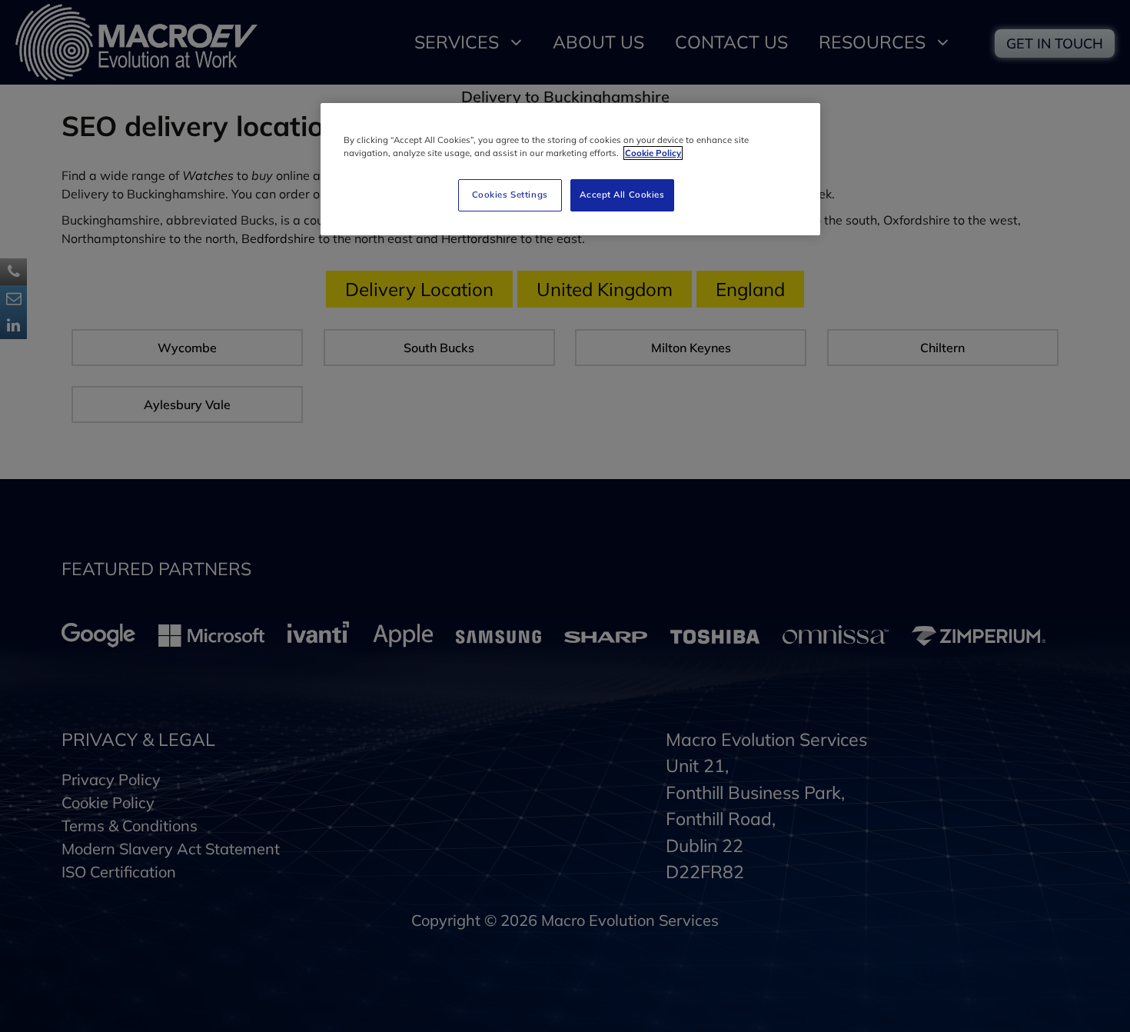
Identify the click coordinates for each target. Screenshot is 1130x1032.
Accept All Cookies (622, 194)
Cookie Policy (653, 153)
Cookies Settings (510, 194)
